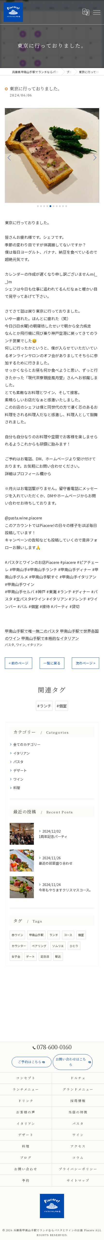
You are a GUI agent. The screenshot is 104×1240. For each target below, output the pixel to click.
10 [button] (66, 206)
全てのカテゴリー (26, 744)
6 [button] (53, 206)
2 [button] (41, 206)
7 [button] (57, 206)
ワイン (20, 644)
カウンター (19, 946)
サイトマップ (78, 1180)
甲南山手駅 (36, 935)
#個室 (62, 706)
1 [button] (38, 206)
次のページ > (85, 663)
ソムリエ (58, 946)
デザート (20, 770)
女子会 (16, 956)
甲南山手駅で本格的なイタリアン (50, 638)
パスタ (9, 644)
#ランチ (44, 706)
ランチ (53, 935)
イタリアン (34, 644)
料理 (16, 787)
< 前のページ (18, 663)
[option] (52, 155)
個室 (81, 935)
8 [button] (60, 206)
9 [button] (63, 206)
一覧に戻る (52, 663)
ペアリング (39, 946)
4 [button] (47, 206)
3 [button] (44, 206)
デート (30, 956)
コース (68, 935)
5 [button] (50, 206)
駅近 (58, 956)
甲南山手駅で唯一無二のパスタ (32, 631)
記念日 (45, 956)
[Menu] (96, 12)
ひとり (74, 946)
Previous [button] (10, 157)
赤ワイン (17, 935)
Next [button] (94, 157)
